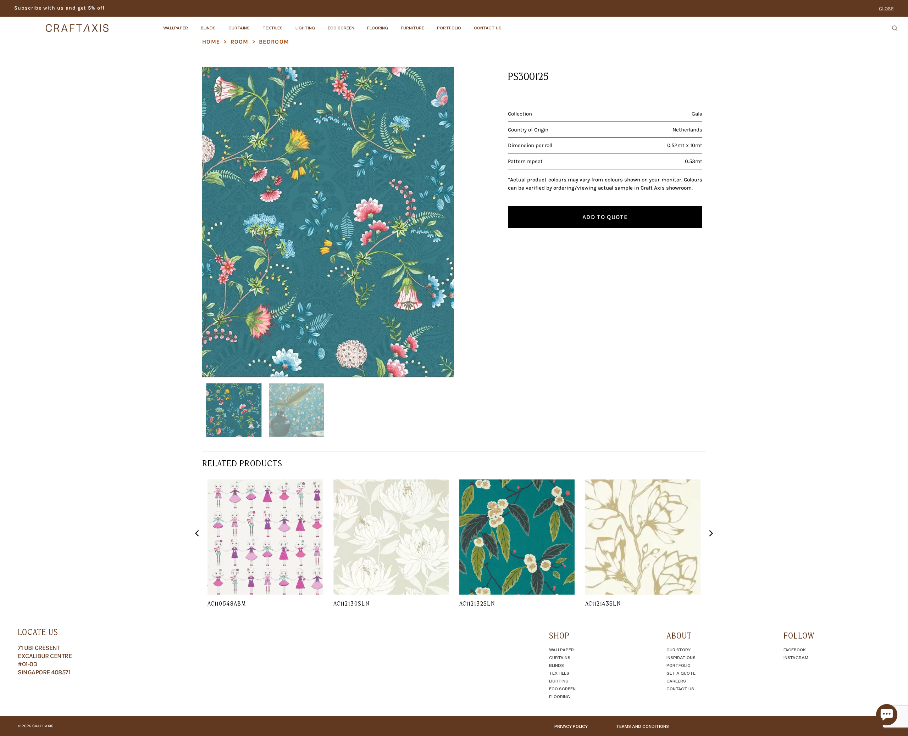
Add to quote (605, 216)
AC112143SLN (603, 603)
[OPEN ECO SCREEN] (360, 24)
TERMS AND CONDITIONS (642, 726)
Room (240, 41)
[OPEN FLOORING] (394, 24)
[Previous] (216, 222)
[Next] (440, 222)
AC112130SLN (351, 603)
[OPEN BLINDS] (221, 24)
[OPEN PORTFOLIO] (467, 24)
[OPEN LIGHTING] (321, 24)
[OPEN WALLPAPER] (194, 24)
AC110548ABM (226, 603)
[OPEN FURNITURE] (430, 24)
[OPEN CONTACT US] (507, 24)
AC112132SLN (477, 603)
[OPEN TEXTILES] (288, 24)
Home (211, 41)
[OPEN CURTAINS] (255, 24)
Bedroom (274, 41)
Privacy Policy (571, 726)
